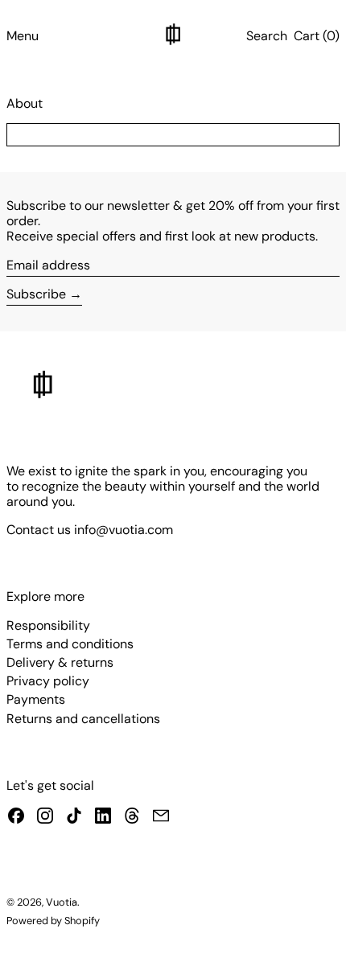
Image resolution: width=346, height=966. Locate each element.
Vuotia (61, 902)
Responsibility (48, 625)
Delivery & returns (59, 662)
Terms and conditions (70, 643)
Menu (22, 35)
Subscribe (36, 294)
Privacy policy (47, 680)
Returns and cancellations (83, 718)
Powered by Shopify (53, 920)
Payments (35, 699)
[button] (266, 35)
